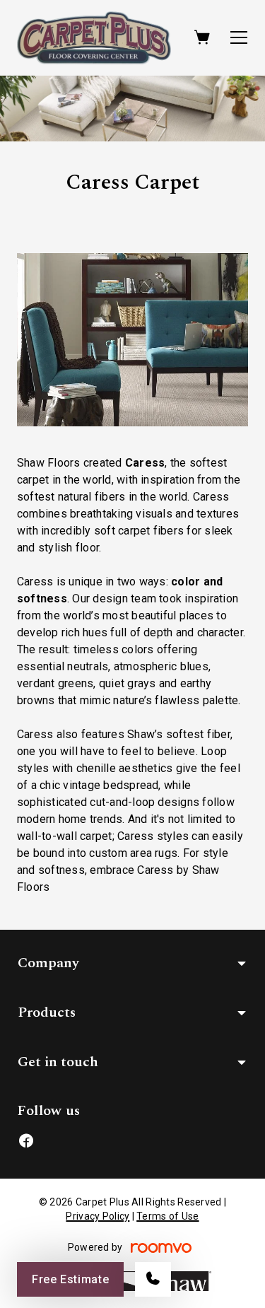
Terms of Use (167, 1216)
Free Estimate (70, 1279)
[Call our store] (153, 1279)
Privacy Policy (97, 1216)
